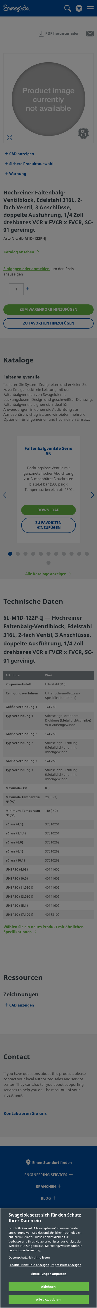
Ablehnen (48, 1287)
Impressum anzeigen (66, 1265)
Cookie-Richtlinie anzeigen (29, 1265)
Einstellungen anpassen (49, 1274)
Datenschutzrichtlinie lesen (29, 1257)
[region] (48, 1258)
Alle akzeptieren (48, 1299)
